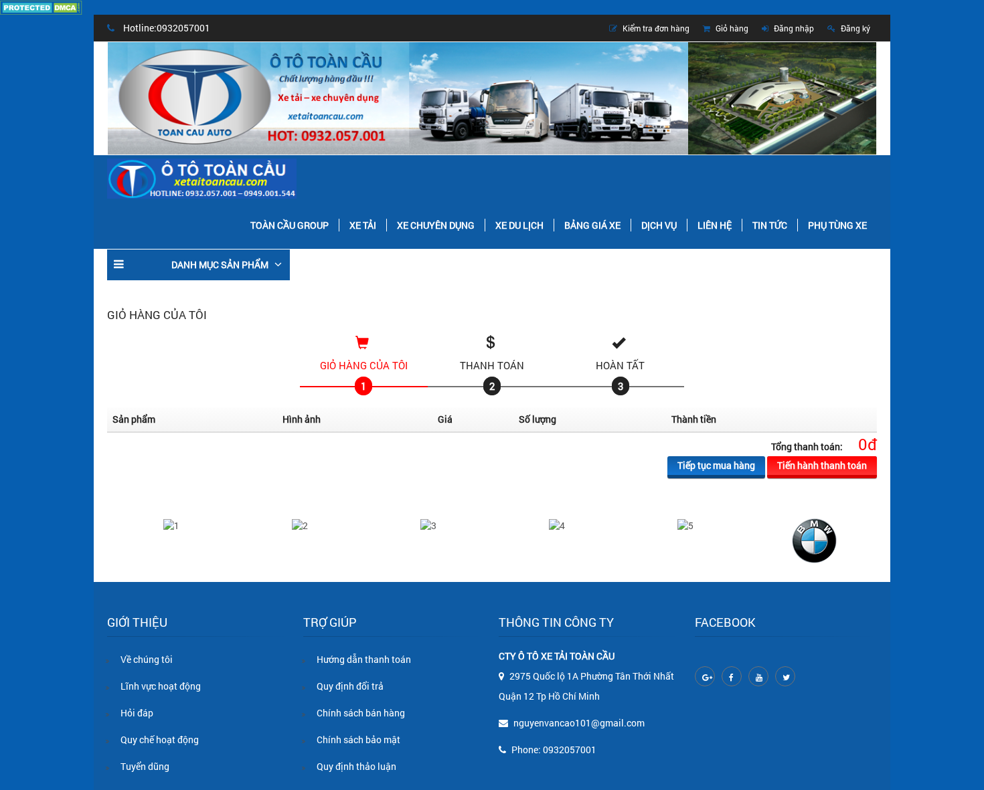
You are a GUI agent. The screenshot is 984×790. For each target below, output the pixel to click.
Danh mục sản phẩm (219, 264)
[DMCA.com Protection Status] (41, 6)
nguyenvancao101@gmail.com (579, 722)
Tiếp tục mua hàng (716, 465)
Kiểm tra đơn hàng (655, 28)
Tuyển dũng (144, 766)
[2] (300, 524)
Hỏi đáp (136, 712)
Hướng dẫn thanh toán (364, 659)
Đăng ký (854, 28)
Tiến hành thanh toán (822, 465)
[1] (171, 524)
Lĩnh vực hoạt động (160, 686)
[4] (557, 524)
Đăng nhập (793, 28)
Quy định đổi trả (350, 686)
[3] (428, 524)
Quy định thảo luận (356, 766)
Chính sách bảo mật (358, 739)
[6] (814, 539)
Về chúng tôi (146, 659)
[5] (685, 524)
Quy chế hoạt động (159, 739)
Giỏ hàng (731, 28)
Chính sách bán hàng (361, 712)
